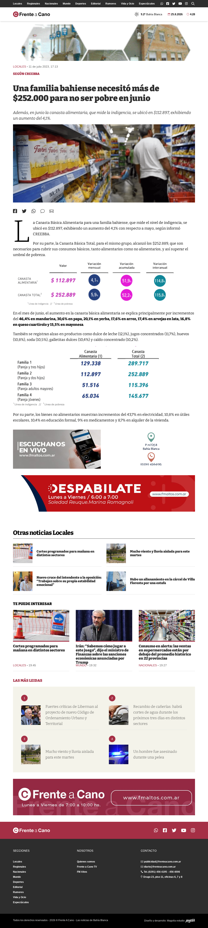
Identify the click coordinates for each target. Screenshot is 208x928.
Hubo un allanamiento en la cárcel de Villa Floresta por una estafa (162, 581)
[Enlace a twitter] (173, 3)
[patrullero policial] (118, 754)
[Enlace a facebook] (167, 3)
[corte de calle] (22, 553)
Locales (17, 3)
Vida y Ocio (127, 3)
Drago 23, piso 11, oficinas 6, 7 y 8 (162, 876)
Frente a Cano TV (87, 866)
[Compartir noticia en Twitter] (24, 211)
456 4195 (161, 871)
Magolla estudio (176, 920)
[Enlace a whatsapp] (161, 3)
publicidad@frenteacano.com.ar (162, 861)
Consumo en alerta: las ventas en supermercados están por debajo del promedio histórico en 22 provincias (165, 652)
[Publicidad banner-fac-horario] (104, 797)
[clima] (116, 553)
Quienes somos (86, 861)
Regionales (33, 3)
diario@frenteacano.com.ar (160, 866)
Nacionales (51, 3)
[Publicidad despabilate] (104, 493)
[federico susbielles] (22, 581)
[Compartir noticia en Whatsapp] (33, 211)
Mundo (66, 3)
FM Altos (82, 871)
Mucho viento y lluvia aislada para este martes (160, 553)
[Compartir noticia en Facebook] (15, 211)
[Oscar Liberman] (31, 715)
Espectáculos (147, 3)
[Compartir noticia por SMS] (42, 211)
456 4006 (174, 871)
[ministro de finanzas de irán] (104, 625)
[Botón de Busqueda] (193, 4)
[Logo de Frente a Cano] (31, 14)
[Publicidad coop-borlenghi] (104, 42)
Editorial (96, 3)
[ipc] (104, 163)
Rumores (110, 3)
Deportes (80, 3)
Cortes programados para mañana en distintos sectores (65, 553)
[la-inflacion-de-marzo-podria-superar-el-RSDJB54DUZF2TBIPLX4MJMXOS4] (167, 625)
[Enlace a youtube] (180, 3)
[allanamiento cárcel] (116, 581)
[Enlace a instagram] (186, 3)
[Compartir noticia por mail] (52, 211)
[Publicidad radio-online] (57, 449)
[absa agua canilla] (118, 715)
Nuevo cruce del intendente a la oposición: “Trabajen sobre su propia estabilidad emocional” (69, 581)
